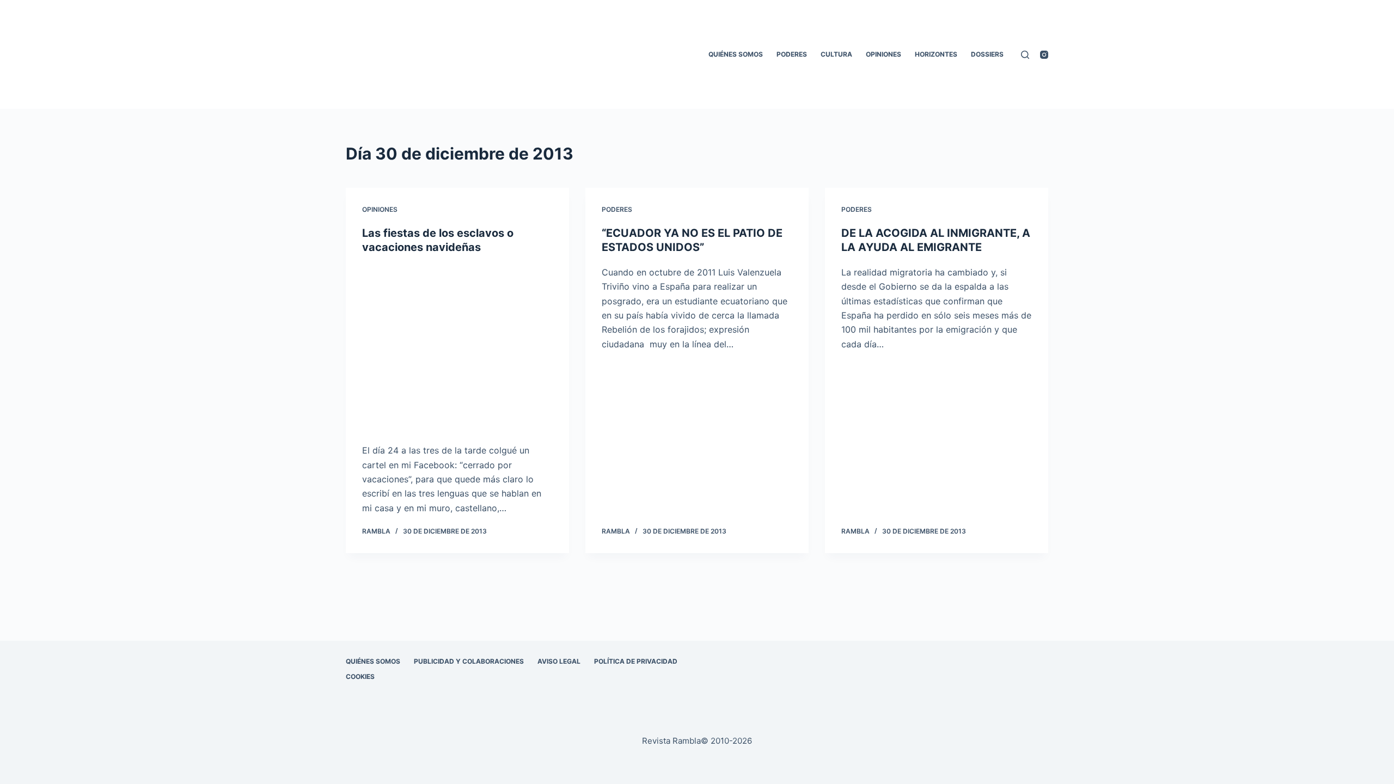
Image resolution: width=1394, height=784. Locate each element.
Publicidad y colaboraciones (469, 661)
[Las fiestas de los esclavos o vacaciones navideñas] (457, 349)
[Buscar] (1025, 55)
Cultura (836, 54)
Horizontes (936, 54)
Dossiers (987, 54)
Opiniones (883, 54)
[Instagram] (1044, 55)
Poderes (792, 54)
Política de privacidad (635, 661)
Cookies (360, 676)
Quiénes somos (735, 54)
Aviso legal (558, 661)
